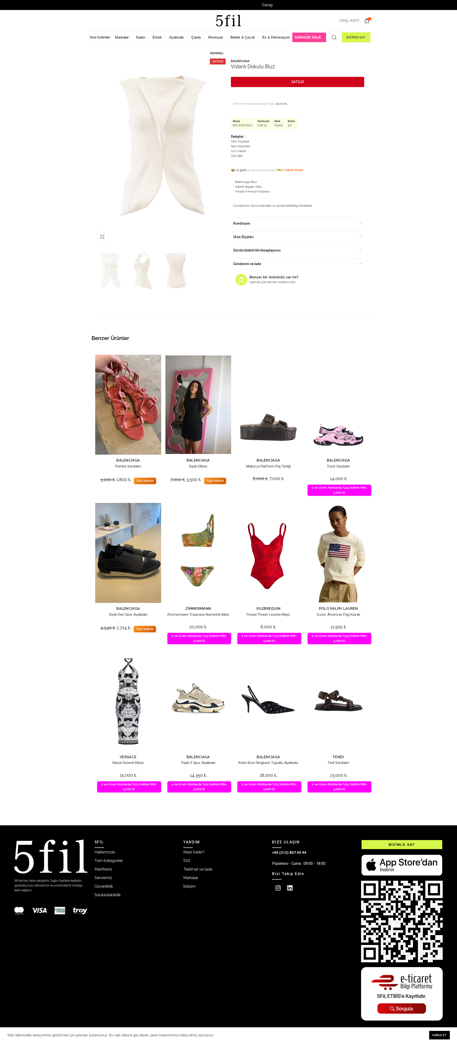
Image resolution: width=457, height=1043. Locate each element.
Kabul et (439, 1035)
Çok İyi (262, 125)
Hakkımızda (104, 852)
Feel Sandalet (338, 763)
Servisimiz (103, 878)
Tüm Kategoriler (108, 860)
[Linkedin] (290, 888)
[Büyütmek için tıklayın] (102, 237)
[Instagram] (278, 888)
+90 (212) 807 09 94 (289, 853)
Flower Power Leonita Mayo (268, 614)
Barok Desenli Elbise (128, 763)
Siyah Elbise (198, 466)
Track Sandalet (338, 466)
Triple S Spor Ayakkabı (198, 763)
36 (289, 125)
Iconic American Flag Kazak (338, 614)
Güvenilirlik (103, 886)
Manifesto (103, 869)
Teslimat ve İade (197, 869)
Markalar (190, 878)
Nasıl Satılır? (193, 852)
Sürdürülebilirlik (107, 895)
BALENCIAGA (240, 61)
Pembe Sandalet (128, 466)
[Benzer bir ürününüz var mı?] (241, 279)
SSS (186, 860)
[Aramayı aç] (334, 37)
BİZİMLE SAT (356, 37)
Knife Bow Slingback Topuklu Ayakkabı (268, 763)
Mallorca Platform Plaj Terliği (268, 466)
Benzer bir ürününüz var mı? (273, 277)
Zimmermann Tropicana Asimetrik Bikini (198, 614)
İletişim (189, 886)
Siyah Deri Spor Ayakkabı (128, 614)
